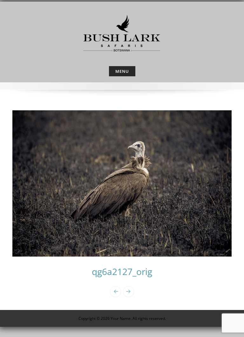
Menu (122, 71)
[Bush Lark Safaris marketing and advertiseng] (122, 32)
